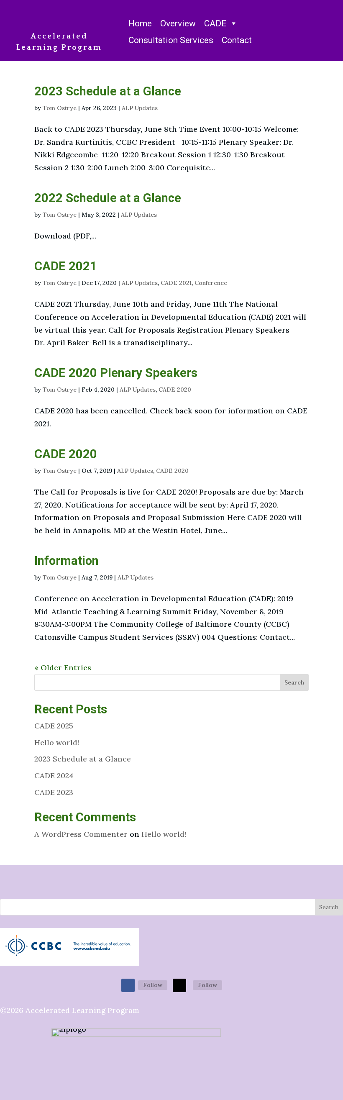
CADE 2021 (65, 266)
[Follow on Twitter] (179, 985)
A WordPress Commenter (81, 834)
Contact (237, 40)
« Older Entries (62, 667)
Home (140, 23)
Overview (178, 23)
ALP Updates (140, 108)
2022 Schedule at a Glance (107, 198)
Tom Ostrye (60, 108)
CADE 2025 (53, 726)
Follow (152, 985)
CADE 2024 (54, 775)
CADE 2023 (53, 792)
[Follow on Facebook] (128, 985)
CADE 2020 (175, 389)
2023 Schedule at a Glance (107, 91)
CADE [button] (215, 23)
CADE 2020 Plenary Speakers (115, 373)
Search (294, 682)
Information (66, 561)
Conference (211, 283)
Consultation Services (170, 40)
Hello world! (56, 742)
